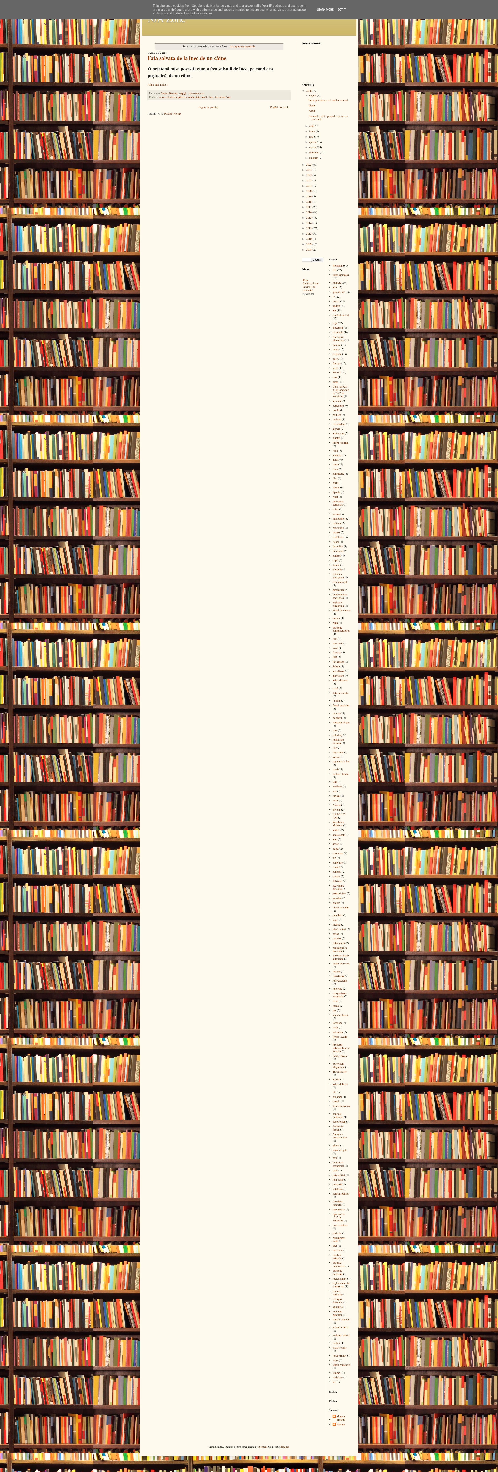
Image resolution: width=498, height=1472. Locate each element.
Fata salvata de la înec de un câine (187, 58)
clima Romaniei (341, 1106)
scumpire (338, 1307)
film (335, 478)
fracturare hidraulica (338, 338)
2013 (309, 228)
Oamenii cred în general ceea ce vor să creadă (328, 117)
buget (336, 848)
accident (337, 401)
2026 (309, 91)
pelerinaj (337, 735)
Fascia (312, 110)
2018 (309, 201)
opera (336, 358)
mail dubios (339, 518)
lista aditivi (339, 1175)
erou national (340, 582)
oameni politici (341, 1193)
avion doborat (340, 1084)
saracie (336, 757)
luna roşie (338, 1179)
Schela (336, 666)
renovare (337, 988)
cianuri (336, 438)
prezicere (338, 1250)
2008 (309, 249)
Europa (337, 363)
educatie (337, 569)
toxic (335, 648)
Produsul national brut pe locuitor (341, 1048)
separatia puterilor (337, 1313)
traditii (336, 1343)
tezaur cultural (340, 1327)
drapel (336, 565)
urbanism (338, 1032)
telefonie (337, 786)
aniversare (338, 675)
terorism (337, 1023)
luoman (262, 1446)
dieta (335, 382)
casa (335, 377)
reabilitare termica (338, 741)
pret (335, 1245)
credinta (337, 354)
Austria (337, 652)
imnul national (341, 907)
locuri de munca (341, 610)
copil (335, 560)
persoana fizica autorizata (341, 957)
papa (335, 623)
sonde (336, 769)
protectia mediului (337, 1272)
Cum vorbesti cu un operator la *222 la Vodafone (341, 391)
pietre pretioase (341, 963)
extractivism (339, 893)
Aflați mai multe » (158, 84)
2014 (309, 223)
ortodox (337, 938)
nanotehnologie (341, 722)
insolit (204, 97)
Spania (336, 492)
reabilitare (338, 537)
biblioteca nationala (338, 503)
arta (335, 287)
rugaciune (338, 752)
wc (334, 1382)
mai (311, 136)
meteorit (337, 1184)
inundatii (337, 915)
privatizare (338, 976)
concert (337, 555)
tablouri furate (340, 774)
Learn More (325, 9)
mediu (336, 301)
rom (335, 638)
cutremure (338, 405)
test (334, 791)
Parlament (338, 662)
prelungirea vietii (339, 1239)
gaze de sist (339, 292)
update (336, 306)
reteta (336, 349)
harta (335, 483)
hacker (336, 903)
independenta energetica (340, 596)
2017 (309, 207)
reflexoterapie (340, 980)
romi (335, 450)
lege (335, 920)
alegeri (336, 428)
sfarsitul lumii (340, 1015)
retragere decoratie (338, 1300)
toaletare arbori (341, 1335)
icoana (336, 514)
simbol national (341, 1319)
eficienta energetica (338, 575)
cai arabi (337, 1097)
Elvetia (336, 809)
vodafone (338, 1377)
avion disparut (340, 680)
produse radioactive (339, 1264)
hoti (335, 1158)
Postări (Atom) (172, 113)
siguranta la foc (341, 761)
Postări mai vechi (279, 107)
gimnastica (338, 590)
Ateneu (336, 805)
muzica (336, 345)
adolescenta (339, 834)
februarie (314, 152)
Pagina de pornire (208, 107)
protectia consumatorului (341, 629)
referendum (339, 424)
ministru (337, 718)
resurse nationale (338, 1292)
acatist (336, 1079)
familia (336, 700)
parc (335, 730)
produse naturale (337, 1256)
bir (334, 1092)
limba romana (340, 442)
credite (336, 876)
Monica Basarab (341, 1418)
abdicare (337, 455)
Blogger (284, 1446)
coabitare (338, 862)
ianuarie (314, 158)
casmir (336, 1101)
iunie (312, 131)
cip (334, 858)
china (335, 509)
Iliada (312, 105)
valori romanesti (342, 1365)
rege (335, 323)
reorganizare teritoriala (339, 994)
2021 (309, 186)
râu (215, 97)
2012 (309, 233)
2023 (309, 175)
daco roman (339, 1121)
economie (338, 332)
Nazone (341, 1424)
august (313, 95)
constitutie (338, 473)
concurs (337, 871)
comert (336, 867)
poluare (337, 414)
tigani (336, 542)
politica (337, 523)
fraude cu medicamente (340, 1135)
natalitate (338, 1189)
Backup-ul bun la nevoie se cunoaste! (311, 286)
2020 (309, 191)
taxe (335, 782)
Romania (337, 265)
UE (334, 270)
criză (335, 688)
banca (336, 464)
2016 (309, 212)
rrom (335, 1001)
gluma (336, 1145)
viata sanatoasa (341, 275)
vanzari (337, 1373)
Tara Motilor (340, 1071)
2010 (309, 239)
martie (313, 147)
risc (335, 747)
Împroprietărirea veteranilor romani (328, 100)
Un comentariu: (196, 93)
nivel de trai (339, 929)
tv (334, 296)
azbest (336, 844)
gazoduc (337, 898)
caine (162, 97)
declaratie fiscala (338, 1127)
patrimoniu (339, 943)
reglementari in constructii (341, 1284)
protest (336, 532)
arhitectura (338, 433)
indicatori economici (338, 1164)
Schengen (338, 551)
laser (335, 1170)
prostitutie (338, 528)
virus (335, 800)
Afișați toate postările (242, 46)
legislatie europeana (338, 604)
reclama (337, 419)
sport (335, 368)
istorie (336, 487)
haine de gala (340, 1150)
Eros (305, 280)
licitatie (337, 713)
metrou (336, 924)
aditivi (336, 830)
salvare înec (225, 97)
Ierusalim (338, 546)
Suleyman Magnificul (339, 1065)
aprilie (313, 142)
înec (211, 97)
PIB (335, 657)
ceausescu (338, 853)
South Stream (340, 1056)
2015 (309, 217)
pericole (337, 1233)
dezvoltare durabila (338, 887)
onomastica (339, 1209)
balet (335, 497)
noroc (336, 933)
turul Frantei (339, 1355)
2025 (309, 164)
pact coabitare (340, 1225)
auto (335, 839)
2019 (309, 196)
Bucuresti (338, 327)
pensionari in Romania (340, 949)
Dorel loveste (340, 1037)
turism (336, 796)
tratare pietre (340, 1347)
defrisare (337, 881)
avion (336, 459)
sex (334, 1010)
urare (335, 1360)
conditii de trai (341, 315)
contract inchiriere (338, 1115)
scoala (336, 1005)
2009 (309, 244)
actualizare (338, 671)
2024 (309, 170)
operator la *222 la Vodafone (339, 1217)
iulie (312, 126)
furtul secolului (341, 705)
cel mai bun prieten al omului (180, 97)
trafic (335, 1027)
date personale (340, 693)
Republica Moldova (338, 823)
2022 (309, 180)
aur (334, 310)
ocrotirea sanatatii (337, 1202)
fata (198, 97)
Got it (342, 9)
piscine (336, 971)
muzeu (336, 618)
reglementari (339, 1278)
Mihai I (337, 372)
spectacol (338, 643)
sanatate (337, 282)
